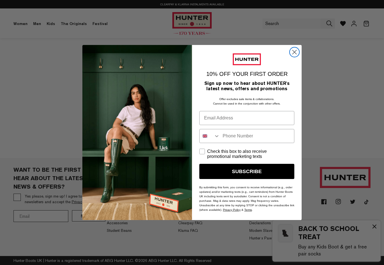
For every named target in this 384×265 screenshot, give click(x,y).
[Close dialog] (294, 52)
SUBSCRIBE (247, 171)
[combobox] (210, 136)
